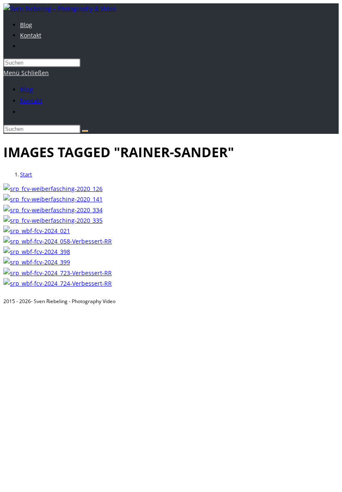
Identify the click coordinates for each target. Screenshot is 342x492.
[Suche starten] (85, 131)
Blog (26, 89)
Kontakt (31, 100)
